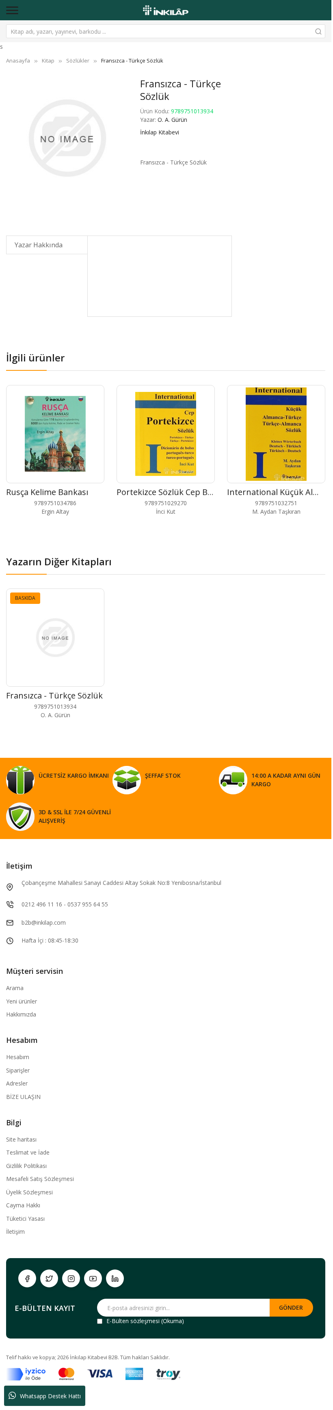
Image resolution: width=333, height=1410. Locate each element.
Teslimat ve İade (28, 1152)
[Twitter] (49, 1278)
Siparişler (18, 1070)
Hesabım (17, 1057)
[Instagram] (71, 1278)
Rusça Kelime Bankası (47, 492)
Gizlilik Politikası (26, 1166)
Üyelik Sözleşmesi (29, 1192)
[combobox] (165, 31)
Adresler (17, 1083)
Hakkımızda (21, 1014)
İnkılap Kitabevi (159, 132)
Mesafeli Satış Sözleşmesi (40, 1179)
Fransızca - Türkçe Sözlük (54, 695)
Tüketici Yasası (25, 1218)
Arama (15, 988)
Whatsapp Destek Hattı (50, 1396)
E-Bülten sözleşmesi (133, 1321)
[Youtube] (93, 1278)
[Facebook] (27, 1278)
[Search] (318, 31)
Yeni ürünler (21, 1001)
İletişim (15, 1231)
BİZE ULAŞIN (23, 1097)
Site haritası (21, 1139)
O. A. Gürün (172, 119)
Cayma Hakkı (23, 1205)
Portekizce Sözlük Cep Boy (166, 492)
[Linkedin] (115, 1278)
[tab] (47, 245)
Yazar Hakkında (39, 244)
